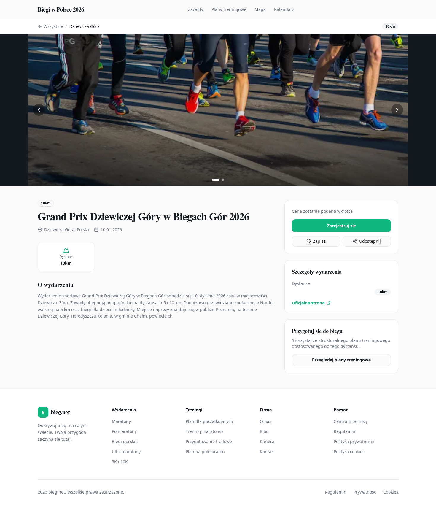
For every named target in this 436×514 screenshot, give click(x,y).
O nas (265, 421)
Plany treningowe (228, 9)
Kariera (267, 441)
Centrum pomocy (351, 421)
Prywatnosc (365, 492)
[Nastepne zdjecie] (397, 110)
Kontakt (267, 451)
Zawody (195, 9)
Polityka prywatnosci (354, 441)
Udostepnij (370, 241)
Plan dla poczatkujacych (209, 421)
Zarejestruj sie (341, 226)
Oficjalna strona (308, 303)
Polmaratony (124, 431)
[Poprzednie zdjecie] (39, 110)
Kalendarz (284, 9)
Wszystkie (53, 26)
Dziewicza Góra (84, 26)
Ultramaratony (126, 451)
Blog (264, 431)
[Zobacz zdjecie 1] (215, 180)
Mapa (260, 9)
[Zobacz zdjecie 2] (223, 180)
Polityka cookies (349, 451)
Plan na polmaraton (205, 451)
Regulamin (344, 431)
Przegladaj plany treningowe (341, 360)
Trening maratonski (205, 431)
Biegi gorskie (125, 441)
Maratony (121, 421)
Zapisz (319, 241)
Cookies (390, 492)
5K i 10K (120, 461)
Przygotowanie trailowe (209, 441)
